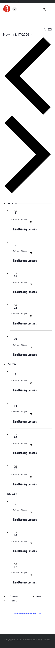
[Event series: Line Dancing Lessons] (31, 222)
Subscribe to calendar (25, 613)
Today (38, 596)
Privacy (47, 639)
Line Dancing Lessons (25, 229)
